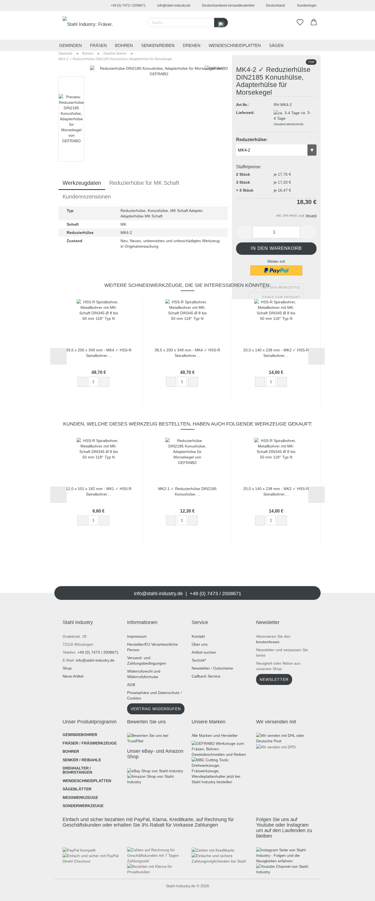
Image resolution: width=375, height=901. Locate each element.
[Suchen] (221, 22)
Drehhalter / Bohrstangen (77, 770)
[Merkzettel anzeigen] (300, 22)
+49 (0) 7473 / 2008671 (128, 5)
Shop (67, 668)
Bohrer (71, 751)
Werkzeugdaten (82, 183)
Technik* (199, 660)
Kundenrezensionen (87, 197)
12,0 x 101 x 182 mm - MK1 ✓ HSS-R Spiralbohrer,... (98, 491)
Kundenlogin (306, 5)
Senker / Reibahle (82, 760)
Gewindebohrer (80, 734)
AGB (131, 684)
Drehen (191, 45)
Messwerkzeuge (80, 797)
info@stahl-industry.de (173, 5)
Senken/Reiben (158, 45)
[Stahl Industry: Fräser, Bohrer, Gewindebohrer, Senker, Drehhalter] (90, 25)
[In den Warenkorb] (117, 382)
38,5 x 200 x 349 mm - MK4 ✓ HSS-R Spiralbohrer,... (187, 352)
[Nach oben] (15, 892)
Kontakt (198, 636)
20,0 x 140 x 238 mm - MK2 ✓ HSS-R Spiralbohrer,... (276, 352)
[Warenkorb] (314, 22)
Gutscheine (223, 668)
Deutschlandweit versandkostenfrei (227, 5)
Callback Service (206, 676)
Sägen (276, 45)
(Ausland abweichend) (288, 124)
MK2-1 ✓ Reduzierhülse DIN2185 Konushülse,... (187, 491)
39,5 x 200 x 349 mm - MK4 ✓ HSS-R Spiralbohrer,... (98, 352)
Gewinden (70, 45)
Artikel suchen (204, 652)
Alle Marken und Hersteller (215, 735)
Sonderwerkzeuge (83, 806)
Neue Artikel (73, 676)
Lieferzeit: (245, 112)
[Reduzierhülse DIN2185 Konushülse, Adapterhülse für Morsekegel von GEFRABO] (159, 134)
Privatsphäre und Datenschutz (153, 692)
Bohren (124, 45)
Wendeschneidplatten (235, 45)
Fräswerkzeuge (99, 743)
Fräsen (98, 45)
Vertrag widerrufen (156, 709)
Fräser (70, 743)
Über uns (200, 644)
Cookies (134, 698)
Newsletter (201, 668)
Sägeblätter (77, 789)
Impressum (137, 636)
